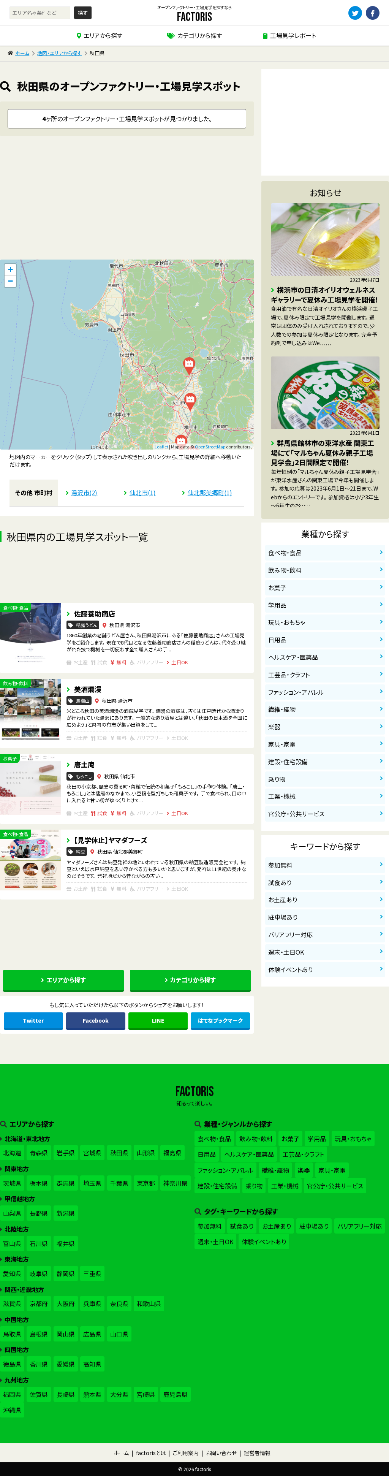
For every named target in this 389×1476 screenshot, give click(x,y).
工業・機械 (282, 796)
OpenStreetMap (210, 446)
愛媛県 (66, 1363)
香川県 (39, 1363)
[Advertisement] (127, 200)
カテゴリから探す (199, 35)
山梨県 (12, 1213)
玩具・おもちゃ (286, 622)
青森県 (39, 1152)
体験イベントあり (290, 969)
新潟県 (66, 1213)
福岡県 (12, 1394)
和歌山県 (149, 1303)
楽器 (274, 726)
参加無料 (280, 864)
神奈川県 (175, 1183)
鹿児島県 (175, 1394)
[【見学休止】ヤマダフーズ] (190, 402)
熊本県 (92, 1394)
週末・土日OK (286, 952)
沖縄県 (12, 1409)
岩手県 (66, 1152)
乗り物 (276, 779)
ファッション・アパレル (296, 692)
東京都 (146, 1183)
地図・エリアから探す (59, 53)
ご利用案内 (186, 1453)
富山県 (12, 1243)
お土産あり (282, 899)
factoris (194, 17)
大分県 (119, 1394)
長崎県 (66, 1394)
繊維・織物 (282, 709)
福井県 (66, 1243)
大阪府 (66, 1303)
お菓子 (277, 587)
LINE (158, 1020)
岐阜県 (39, 1273)
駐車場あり (282, 917)
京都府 (39, 1303)
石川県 (39, 1243)
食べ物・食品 (285, 552)
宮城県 (92, 1152)
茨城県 (12, 1183)
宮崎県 (146, 1394)
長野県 (39, 1213)
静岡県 (66, 1273)
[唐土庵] (189, 366)
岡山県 (66, 1333)
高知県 (92, 1363)
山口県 (119, 1333)
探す (83, 12)
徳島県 (12, 1363)
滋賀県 (12, 1303)
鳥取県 (12, 1333)
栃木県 (39, 1183)
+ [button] (10, 269)
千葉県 (119, 1183)
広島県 (92, 1333)
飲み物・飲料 (285, 570)
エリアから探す (103, 35)
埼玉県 (92, 1183)
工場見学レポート (293, 35)
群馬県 (66, 1183)
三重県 (92, 1273)
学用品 (277, 605)
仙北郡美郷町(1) (210, 492)
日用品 (277, 639)
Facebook (96, 1020)
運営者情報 (257, 1453)
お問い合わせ (221, 1453)
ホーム (22, 53)
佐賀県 (39, 1394)
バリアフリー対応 (290, 934)
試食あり (279, 882)
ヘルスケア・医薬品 (293, 657)
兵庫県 (92, 1303)
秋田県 (119, 1152)
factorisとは (151, 1453)
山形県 (146, 1152)
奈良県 (119, 1303)
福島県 (172, 1152)
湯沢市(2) (84, 492)
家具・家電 (282, 744)
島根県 (39, 1333)
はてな (220, 1020)
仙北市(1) (143, 492)
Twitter (33, 1020)
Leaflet (161, 446)
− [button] (10, 281)
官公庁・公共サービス (296, 813)
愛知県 (12, 1273)
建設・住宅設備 (288, 761)
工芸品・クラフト (289, 674)
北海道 (12, 1152)
